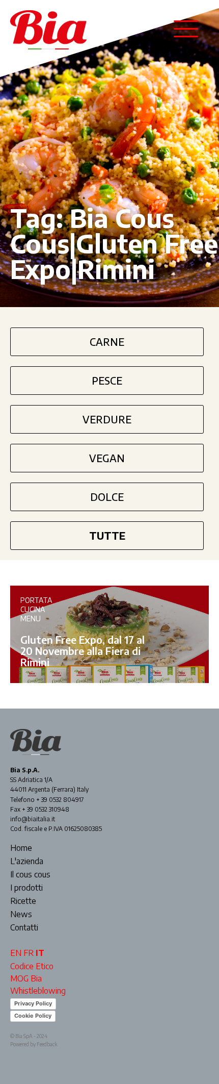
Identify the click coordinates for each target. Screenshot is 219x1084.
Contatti (24, 927)
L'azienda (26, 861)
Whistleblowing (38, 991)
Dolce (107, 496)
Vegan (107, 457)
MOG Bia (26, 978)
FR (28, 953)
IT (40, 953)
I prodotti (26, 888)
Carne (107, 341)
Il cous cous (30, 874)
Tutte (107, 535)
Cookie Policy (32, 1015)
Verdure (107, 419)
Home (21, 848)
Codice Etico (31, 966)
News (21, 914)
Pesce (107, 380)
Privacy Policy (33, 1003)
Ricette (23, 901)
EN (15, 953)
